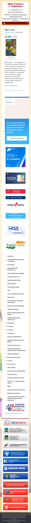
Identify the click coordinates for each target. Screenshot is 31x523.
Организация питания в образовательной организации (16, 349)
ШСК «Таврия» (11, 367)
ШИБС (9, 386)
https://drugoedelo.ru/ (11, 86)
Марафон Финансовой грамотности (13, 318)
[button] (4, 23)
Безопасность (11, 364)
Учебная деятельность (14, 345)
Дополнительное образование (16, 371)
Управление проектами (14, 280)
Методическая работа (13, 393)
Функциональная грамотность (16, 389)
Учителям (10, 330)
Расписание (10, 333)
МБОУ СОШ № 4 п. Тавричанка (15, 5)
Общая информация (13, 354)
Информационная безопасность (12, 269)
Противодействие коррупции (15, 273)
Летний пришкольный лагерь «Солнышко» (15, 260)
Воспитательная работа (14, 336)
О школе (9, 360)
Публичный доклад (13, 309)
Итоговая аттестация (13, 357)
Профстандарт (11, 283)
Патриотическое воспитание (15, 377)
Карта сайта (10, 297)
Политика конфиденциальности (13, 413)
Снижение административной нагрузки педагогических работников (16, 398)
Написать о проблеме (17, 138)
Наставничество (12, 374)
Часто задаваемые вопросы (15, 294)
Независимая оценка (13, 287)
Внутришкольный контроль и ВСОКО (15, 341)
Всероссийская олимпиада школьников (15, 301)
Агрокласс (10, 256)
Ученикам (10, 326)
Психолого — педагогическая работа (15, 382)
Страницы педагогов (13, 276)
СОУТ (9, 290)
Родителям (10, 323)
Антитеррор (10, 264)
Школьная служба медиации (15, 306)
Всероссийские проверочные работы (15, 313)
